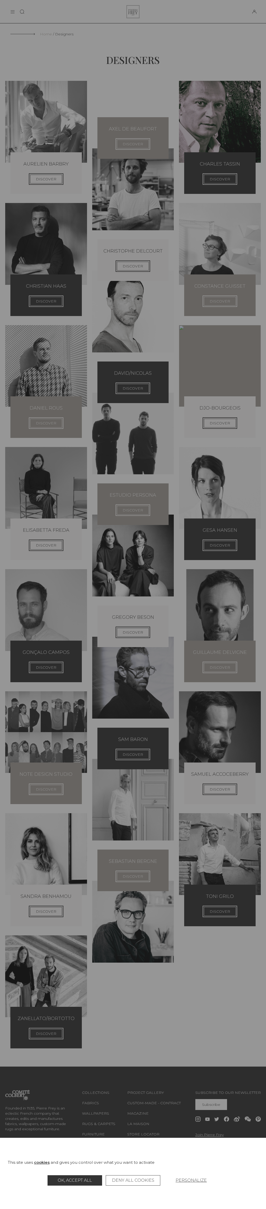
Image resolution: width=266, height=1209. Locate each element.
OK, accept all (75, 1180)
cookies (42, 1162)
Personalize (191, 1180)
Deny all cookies (133, 1180)
